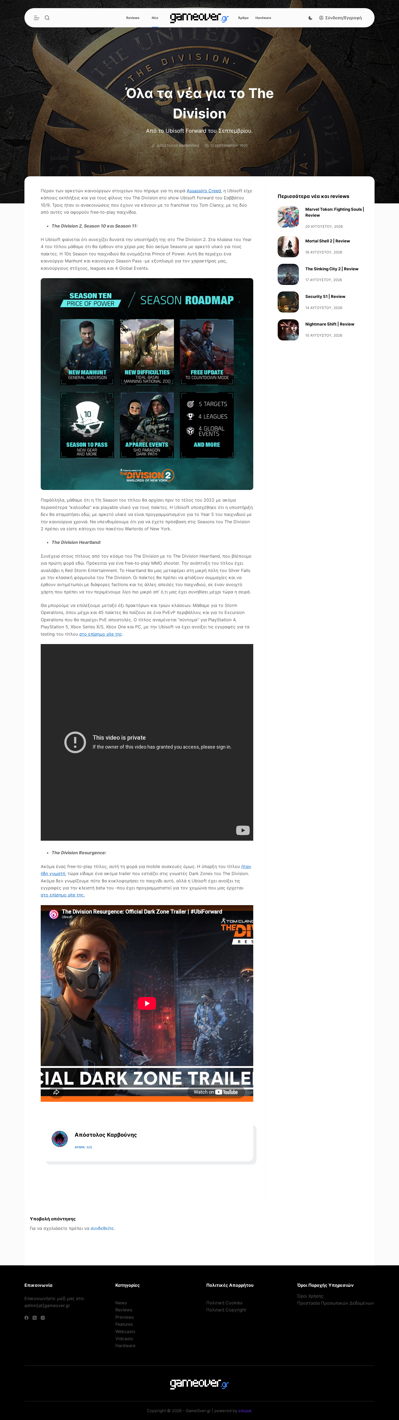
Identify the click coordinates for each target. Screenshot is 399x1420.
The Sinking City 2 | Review (332, 269)
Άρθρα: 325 (83, 1147)
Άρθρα (243, 18)
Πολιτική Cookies (224, 1302)
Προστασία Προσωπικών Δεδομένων (335, 1303)
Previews (124, 1317)
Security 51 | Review (325, 296)
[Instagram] (43, 1318)
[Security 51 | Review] (288, 302)
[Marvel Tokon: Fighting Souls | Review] (288, 217)
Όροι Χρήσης (310, 1296)
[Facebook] (26, 1318)
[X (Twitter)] (35, 1318)
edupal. (245, 1410)
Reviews (133, 18)
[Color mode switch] (310, 18)
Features (124, 1324)
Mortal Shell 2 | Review (327, 241)
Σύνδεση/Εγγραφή (343, 17)
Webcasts (125, 1331)
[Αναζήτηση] (47, 17)
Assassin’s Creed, (204, 190)
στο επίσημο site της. (63, 895)
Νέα (155, 18)
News (121, 1302)
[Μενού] (36, 18)
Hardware (263, 18)
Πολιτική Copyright (226, 1309)
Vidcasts (124, 1338)
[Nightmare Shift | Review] (288, 329)
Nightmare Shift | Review (329, 324)
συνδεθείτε (102, 1228)
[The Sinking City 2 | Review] (288, 274)
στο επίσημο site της (100, 634)
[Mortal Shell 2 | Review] (288, 246)
